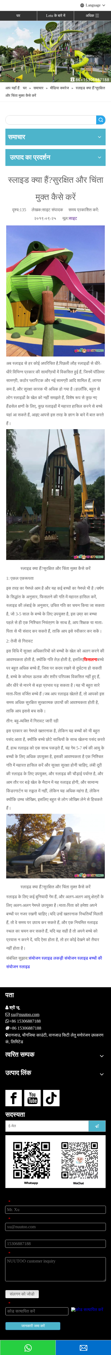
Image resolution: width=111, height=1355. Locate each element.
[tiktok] (51, 1098)
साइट (73, 218)
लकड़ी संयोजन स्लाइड (70, 958)
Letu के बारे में (55, 16)
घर (18, 16)
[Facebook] (13, 1098)
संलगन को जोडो (22, 1294)
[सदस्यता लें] (97, 1126)
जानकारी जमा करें (33, 1326)
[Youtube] (32, 1098)
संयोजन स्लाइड (40, 958)
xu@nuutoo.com (25, 1014)
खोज (100, 120)
